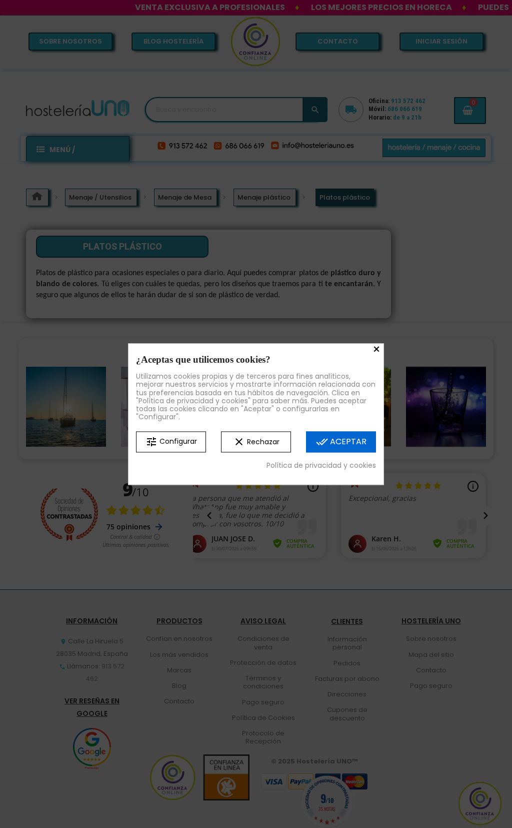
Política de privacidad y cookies (321, 465)
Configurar (171, 442)
